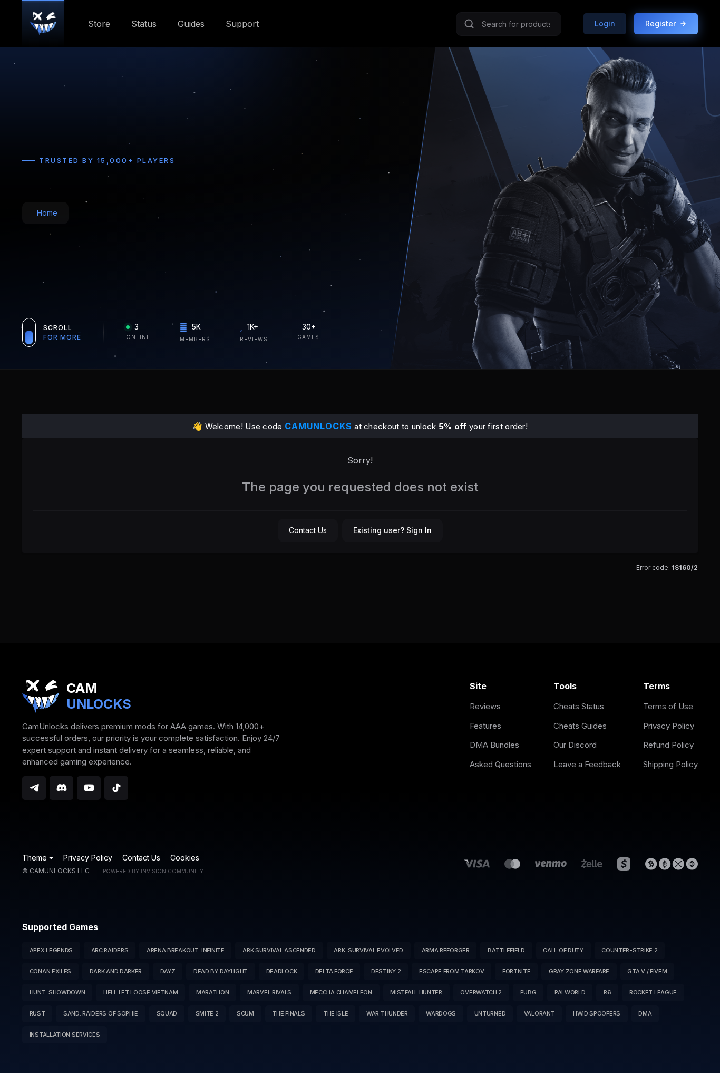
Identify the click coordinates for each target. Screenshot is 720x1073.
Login (605, 23)
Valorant (539, 1013)
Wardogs (441, 1013)
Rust (37, 1013)
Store (99, 23)
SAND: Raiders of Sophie (100, 1013)
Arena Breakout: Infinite (186, 950)
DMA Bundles (494, 745)
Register (660, 23)
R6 (607, 992)
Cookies (184, 857)
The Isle (335, 1013)
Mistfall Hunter (416, 992)
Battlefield (506, 950)
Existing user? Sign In (392, 530)
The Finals (288, 1013)
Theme (35, 857)
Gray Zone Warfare (579, 971)
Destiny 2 (386, 971)
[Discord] (61, 788)
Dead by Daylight (220, 971)
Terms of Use (668, 706)
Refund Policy (668, 745)
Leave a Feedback (587, 764)
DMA (644, 1013)
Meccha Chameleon (341, 992)
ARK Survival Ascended (279, 950)
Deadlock (281, 971)
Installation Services (65, 1034)
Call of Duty (563, 950)
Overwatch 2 (481, 992)
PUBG (528, 992)
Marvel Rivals (269, 992)
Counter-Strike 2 (629, 950)
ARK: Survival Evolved (368, 950)
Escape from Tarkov (451, 971)
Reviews (485, 706)
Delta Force (334, 971)
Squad (167, 1013)
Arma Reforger (446, 950)
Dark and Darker (116, 971)
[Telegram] (34, 788)
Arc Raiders (110, 950)
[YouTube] (89, 788)
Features (485, 726)
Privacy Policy (668, 726)
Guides (191, 23)
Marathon (212, 992)
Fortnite (516, 971)
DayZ (168, 971)
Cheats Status (578, 706)
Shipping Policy (670, 764)
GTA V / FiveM (647, 971)
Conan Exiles (50, 971)
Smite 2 (207, 1013)
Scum (245, 1013)
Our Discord (575, 745)
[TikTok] (116, 788)
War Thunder (387, 1013)
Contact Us (308, 530)
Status (144, 23)
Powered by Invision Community (153, 871)
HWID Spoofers (596, 1013)
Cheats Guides (580, 726)
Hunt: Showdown (57, 992)
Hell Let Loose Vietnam (140, 992)
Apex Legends (51, 950)
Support (242, 23)
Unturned (490, 1013)
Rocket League (653, 992)
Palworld (570, 992)
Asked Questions (500, 764)
